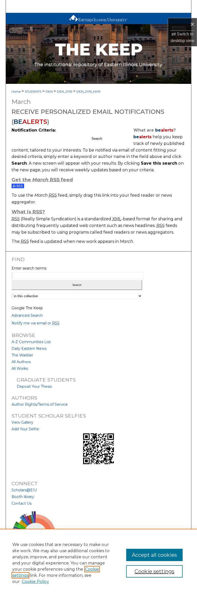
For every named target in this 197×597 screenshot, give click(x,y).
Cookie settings (154, 571)
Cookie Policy (35, 581)
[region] (98, 563)
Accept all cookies (154, 555)
